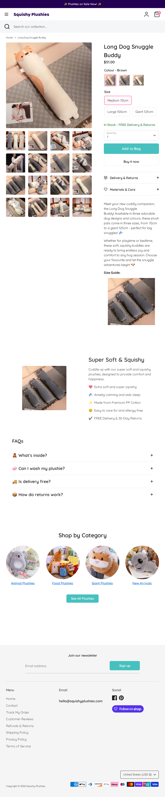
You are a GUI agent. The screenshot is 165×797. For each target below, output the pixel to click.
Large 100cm (117, 112)
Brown (110, 80)
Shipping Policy (17, 732)
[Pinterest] (121, 697)
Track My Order (17, 712)
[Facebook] (114, 697)
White (138, 80)
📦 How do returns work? (37, 494)
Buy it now (131, 162)
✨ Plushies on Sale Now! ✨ (82, 4)
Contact (12, 705)
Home (9, 37)
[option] (49, 86)
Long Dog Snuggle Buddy (32, 37)
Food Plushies (62, 583)
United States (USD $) (137, 774)
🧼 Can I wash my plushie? (38, 468)
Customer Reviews (19, 719)
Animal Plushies (23, 583)
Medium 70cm (117, 100)
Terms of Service (18, 746)
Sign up (124, 666)
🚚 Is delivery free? (31, 481)
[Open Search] (7, 26)
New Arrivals (142, 583)
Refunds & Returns (20, 726)
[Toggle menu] (6, 14)
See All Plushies (82, 598)
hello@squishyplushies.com (80, 701)
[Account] (146, 13)
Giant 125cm (144, 112)
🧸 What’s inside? (29, 455)
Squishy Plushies (35, 786)
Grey (124, 80)
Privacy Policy (16, 739)
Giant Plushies (102, 583)
